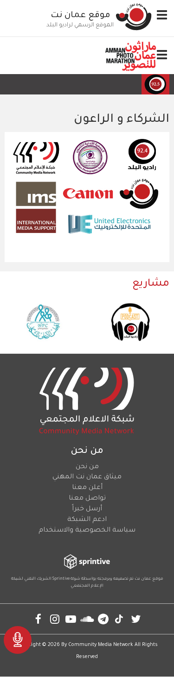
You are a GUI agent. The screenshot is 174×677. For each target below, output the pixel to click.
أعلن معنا (87, 488)
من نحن (87, 467)
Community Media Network (100, 645)
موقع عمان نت (80, 15)
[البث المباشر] (18, 640)
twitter (136, 619)
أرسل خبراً (87, 509)
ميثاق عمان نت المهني (87, 477)
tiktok (119, 619)
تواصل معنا (87, 498)
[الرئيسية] (133, 16)
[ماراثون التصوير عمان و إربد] (130, 55)
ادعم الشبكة (87, 520)
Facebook (38, 619)
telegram (103, 619)
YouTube (71, 619)
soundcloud (87, 619)
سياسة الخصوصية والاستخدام (87, 530)
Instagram (54, 619)
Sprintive (61, 579)
